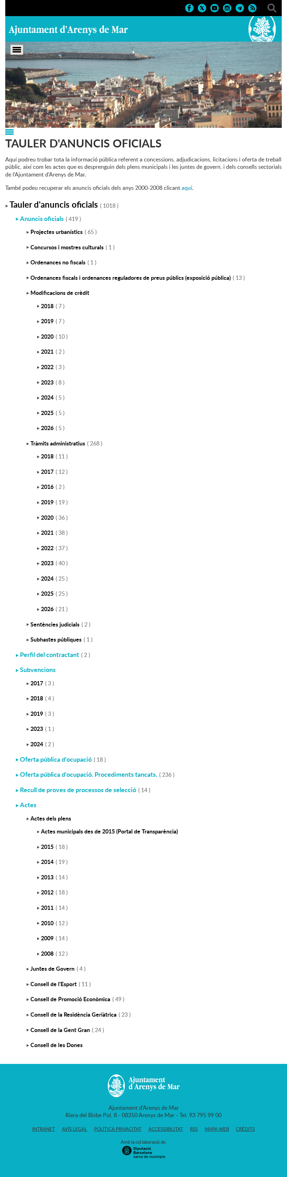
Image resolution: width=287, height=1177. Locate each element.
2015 (47, 847)
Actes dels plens (50, 818)
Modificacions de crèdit (59, 293)
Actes (28, 804)
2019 (47, 321)
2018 (47, 306)
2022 (47, 367)
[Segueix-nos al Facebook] (189, 7)
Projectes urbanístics (56, 232)
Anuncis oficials (42, 218)
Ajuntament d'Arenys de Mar (68, 30)
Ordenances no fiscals (57, 262)
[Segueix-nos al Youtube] (214, 7)
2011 (47, 907)
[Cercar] (271, 7)
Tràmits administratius (57, 443)
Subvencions (38, 669)
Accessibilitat (165, 1129)
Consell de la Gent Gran (60, 1030)
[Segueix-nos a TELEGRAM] (239, 7)
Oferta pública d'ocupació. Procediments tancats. (88, 774)
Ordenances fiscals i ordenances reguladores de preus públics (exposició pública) (130, 278)
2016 (47, 487)
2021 (47, 351)
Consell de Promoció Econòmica (70, 999)
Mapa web (217, 1129)
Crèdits (245, 1129)
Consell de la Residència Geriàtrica (73, 1014)
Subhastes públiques (56, 639)
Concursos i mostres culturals (67, 247)
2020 (47, 336)
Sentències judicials (54, 624)
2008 (47, 953)
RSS (194, 1129)
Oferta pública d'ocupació (56, 759)
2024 (47, 397)
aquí (187, 188)
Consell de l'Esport (53, 984)
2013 (47, 877)
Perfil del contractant (49, 654)
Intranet (43, 1129)
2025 (47, 413)
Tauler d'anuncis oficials (53, 204)
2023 (47, 382)
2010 (47, 923)
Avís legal (74, 1129)
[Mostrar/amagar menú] (16, 50)
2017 (47, 472)
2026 (47, 428)
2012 (47, 892)
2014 (47, 862)
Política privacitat (117, 1129)
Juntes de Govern (52, 968)
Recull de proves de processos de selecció (78, 789)
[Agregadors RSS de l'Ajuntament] (252, 7)
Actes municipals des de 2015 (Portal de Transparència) (109, 831)
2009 (47, 938)
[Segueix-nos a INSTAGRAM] (227, 7)
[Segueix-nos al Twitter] (201, 7)
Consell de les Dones (56, 1045)
